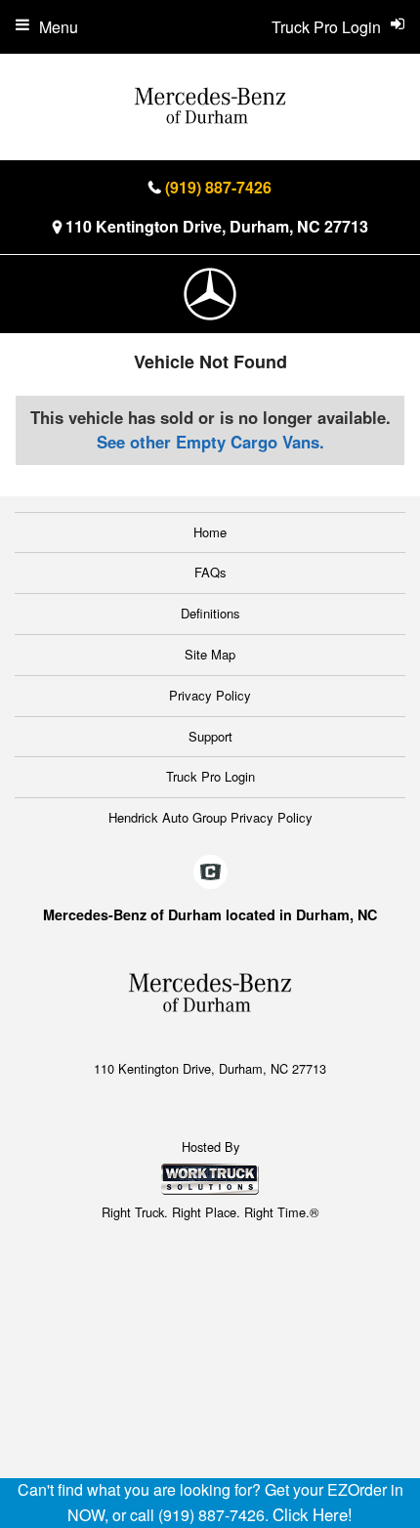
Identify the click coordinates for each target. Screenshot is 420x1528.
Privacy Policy (210, 695)
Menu (58, 27)
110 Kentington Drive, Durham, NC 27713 (216, 226)
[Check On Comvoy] (210, 872)
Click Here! (313, 1514)
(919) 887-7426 (218, 187)
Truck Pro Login (210, 776)
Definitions (210, 613)
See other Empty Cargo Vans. (210, 441)
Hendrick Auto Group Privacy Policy (210, 817)
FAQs (210, 572)
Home (210, 532)
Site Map (210, 654)
